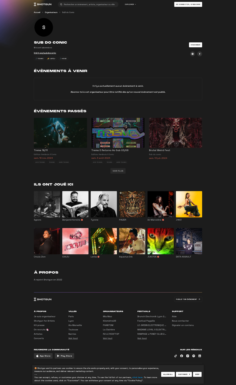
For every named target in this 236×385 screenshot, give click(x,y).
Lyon (71, 320)
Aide (174, 316)
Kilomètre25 (109, 320)
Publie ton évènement (186, 299)
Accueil (37, 12)
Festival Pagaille (146, 320)
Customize (183, 374)
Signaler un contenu (183, 325)
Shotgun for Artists (44, 320)
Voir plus (118, 171)
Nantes (72, 333)
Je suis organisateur (44, 316)
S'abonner (195, 45)
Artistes (38, 333)
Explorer (129, 4)
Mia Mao (107, 316)
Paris (71, 316)
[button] (195, 44)
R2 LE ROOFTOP (111, 333)
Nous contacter (180, 320)
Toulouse (73, 329)
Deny (197, 374)
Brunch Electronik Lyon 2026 (153, 316)
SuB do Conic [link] (68, 12)
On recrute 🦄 (41, 329)
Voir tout (73, 338)
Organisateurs (51, 12)
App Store (45, 356)
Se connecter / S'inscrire (188, 4)
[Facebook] (199, 53)
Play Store (66, 356)
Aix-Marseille (75, 325)
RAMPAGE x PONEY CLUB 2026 (153, 333)
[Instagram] (192, 53)
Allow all (168, 374)
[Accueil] (42, 4)
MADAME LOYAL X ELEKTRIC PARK (154, 329)
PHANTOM (108, 325)
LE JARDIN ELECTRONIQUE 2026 (153, 325)
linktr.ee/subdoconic (45, 53)
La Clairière (109, 329)
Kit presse (39, 325)
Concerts (39, 338)
